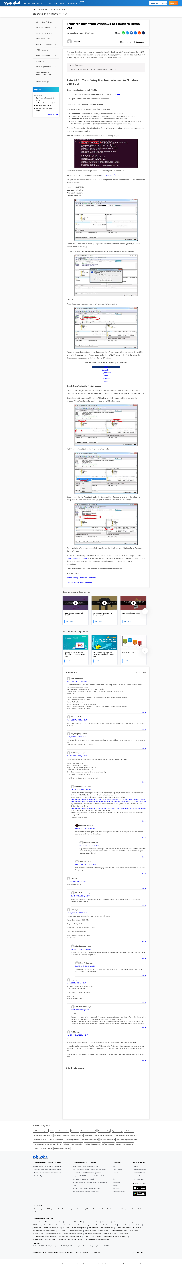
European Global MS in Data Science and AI (86, 1188)
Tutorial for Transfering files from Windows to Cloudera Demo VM (93, 69)
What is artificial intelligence (119, 1231)
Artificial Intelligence (41, 1131)
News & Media (117, 1170)
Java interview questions (92, 1222)
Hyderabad (106, 373)
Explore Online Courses (158, 3)
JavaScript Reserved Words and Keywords (115, 1236)
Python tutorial (93, 1228)
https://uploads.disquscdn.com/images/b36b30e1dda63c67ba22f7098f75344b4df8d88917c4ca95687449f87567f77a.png (112, 802)
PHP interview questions (40, 1225)
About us (115, 1166)
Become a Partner (138, 1176)
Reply (144, 712)
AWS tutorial (61, 1231)
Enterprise (88, 1135)
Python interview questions (93, 1234)
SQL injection (137, 1228)
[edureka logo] (12, 3)
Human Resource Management (126, 1135)
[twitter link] (138, 1252)
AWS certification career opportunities (44, 1231)
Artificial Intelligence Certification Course (45, 1176)
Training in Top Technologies (33, 3)
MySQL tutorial (64, 1228)
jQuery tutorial (37, 1228)
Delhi (106, 381)
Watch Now (69, 621)
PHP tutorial (105, 1222)
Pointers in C (100, 1225)
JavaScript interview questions (120, 1222)
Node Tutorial (134, 1231)
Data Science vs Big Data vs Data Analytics (45, 1236)
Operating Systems (72, 1140)
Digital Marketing (77, 1135)
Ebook (78, 2)
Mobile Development (56, 1140)
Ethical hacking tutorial (124, 1228)
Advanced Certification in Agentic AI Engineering (48, 1166)
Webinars (71, 3)
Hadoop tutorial (103, 1231)
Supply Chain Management (43, 1148)
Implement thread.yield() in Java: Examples (45, 1239)
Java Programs (96, 1236)
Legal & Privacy (95, 1252)
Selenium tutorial (38, 1222)
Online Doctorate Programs (66, 1209)
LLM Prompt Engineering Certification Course (47, 1170)
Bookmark (139, 42)
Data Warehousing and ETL (43, 1135)
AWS (51, 1131)
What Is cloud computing (75, 1231)
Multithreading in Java (110, 1234)
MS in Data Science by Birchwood (83, 1179)
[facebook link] (133, 1252)
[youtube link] (146, 1252)
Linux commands (111, 1225)
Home (34, 9)
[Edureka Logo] (40, 1157)
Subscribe (173, 3)
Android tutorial (123, 1225)
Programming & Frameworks (127, 1140)
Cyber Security (117, 1131)
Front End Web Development (103, 1135)
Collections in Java (38, 1234)
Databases (57, 1135)
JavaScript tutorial (136, 1225)
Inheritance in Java (54, 1225)
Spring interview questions (86, 1225)
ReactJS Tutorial (123, 1234)
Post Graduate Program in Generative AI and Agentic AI (90, 1170)
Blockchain (74, 1131)
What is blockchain (90, 1231)
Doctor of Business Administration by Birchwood (88, 1173)
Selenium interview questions (53, 1222)
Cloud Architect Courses (110, 175)
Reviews (115, 1173)
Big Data (44, 9)
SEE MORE (53, 114)
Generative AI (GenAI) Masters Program (85, 1166)
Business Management (88, 1131)
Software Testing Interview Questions (70, 1236)
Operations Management (89, 1140)
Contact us (116, 1176)
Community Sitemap (119, 1192)
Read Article (69, 661)
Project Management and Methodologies (47, 1144)
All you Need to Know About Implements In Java (98, 1239)
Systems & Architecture (62, 1148)
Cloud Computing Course (77, 558)
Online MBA (100, 1209)
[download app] (139, 1188)
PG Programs (51, 1209)
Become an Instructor (139, 1170)
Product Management (107, 1140)
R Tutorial (87, 1236)
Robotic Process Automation (73, 1144)
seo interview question (92, 1144)
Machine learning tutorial (79, 1228)
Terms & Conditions (82, 1252)
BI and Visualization (62, 1131)
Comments (125, 42)
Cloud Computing (104, 1131)
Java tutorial (68, 1222)
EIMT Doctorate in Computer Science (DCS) (86, 1192)
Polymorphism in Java (69, 1225)
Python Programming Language (73, 1234)
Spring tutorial (136, 1222)
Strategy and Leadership (124, 1144)
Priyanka (78, 41)
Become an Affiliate (139, 1173)
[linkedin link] (142, 1252)
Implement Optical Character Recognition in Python (71, 1239)
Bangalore (106, 370)
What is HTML (78, 1222)
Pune (106, 375)
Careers (135, 1166)
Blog (39, 9)
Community (116, 1182)
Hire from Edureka (138, 1179)
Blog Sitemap (117, 1188)
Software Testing (108, 1144)
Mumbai (106, 378)
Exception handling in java (53, 1234)
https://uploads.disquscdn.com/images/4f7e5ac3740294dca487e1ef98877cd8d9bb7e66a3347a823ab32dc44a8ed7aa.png (112, 808)
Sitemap (115, 1185)
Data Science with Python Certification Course (47, 1173)
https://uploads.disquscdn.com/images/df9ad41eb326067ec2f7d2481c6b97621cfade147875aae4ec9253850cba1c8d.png (112, 799)
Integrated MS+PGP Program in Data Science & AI (88, 1176)
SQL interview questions (51, 1228)
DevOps (66, 1135)
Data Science (128, 1131)
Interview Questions (40, 1140)
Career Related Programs (56, 3)
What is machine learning (107, 1228)
